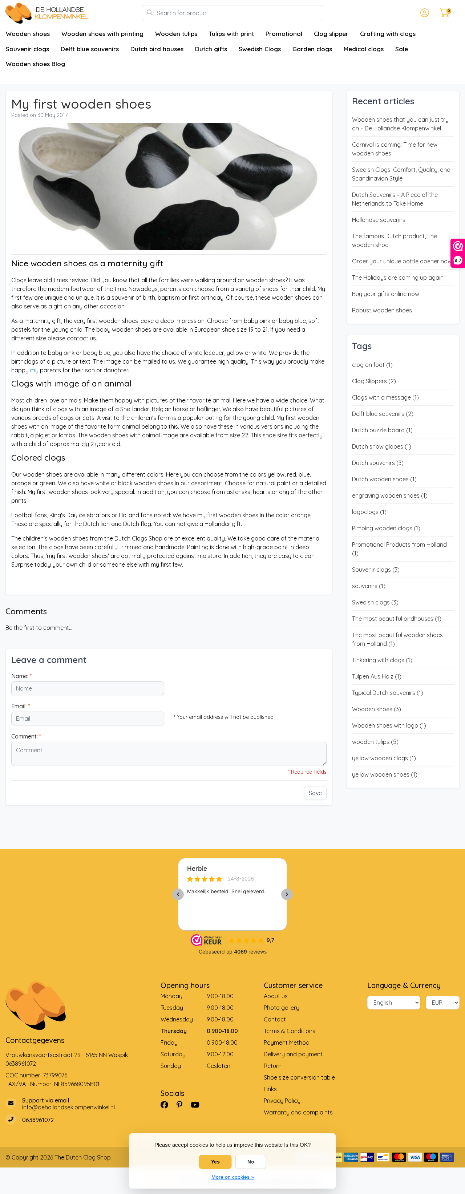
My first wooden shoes (81, 104)
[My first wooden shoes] (169, 187)
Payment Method (287, 1042)
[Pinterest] (182, 1104)
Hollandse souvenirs (378, 219)
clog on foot (372, 364)
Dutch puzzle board (382, 430)
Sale (401, 49)
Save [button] (315, 793)
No (250, 1162)
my (34, 370)
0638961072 (20, 1063)
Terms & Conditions (289, 1031)
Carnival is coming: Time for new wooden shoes (394, 149)
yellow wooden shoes (384, 774)
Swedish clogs (375, 602)
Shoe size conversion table (299, 1077)
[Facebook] (167, 1104)
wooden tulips (375, 741)
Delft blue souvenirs (90, 49)
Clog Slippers (374, 381)
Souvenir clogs (27, 49)
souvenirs (368, 586)
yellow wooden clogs (384, 758)
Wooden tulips (176, 33)
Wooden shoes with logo (389, 725)
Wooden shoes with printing (102, 33)
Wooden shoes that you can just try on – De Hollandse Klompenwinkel (400, 124)
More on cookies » (232, 1177)
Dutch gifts (211, 49)
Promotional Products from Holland (399, 549)
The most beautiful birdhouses (396, 618)
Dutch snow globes (381, 446)
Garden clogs (312, 49)
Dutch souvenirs (378, 462)
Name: (21, 676)
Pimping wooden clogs (386, 528)
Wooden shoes (28, 33)
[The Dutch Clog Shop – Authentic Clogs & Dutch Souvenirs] (73, 13)
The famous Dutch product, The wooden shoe (394, 240)
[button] (424, 13)
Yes (215, 1162)
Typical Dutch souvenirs (387, 692)
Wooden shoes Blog (35, 64)
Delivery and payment (293, 1054)
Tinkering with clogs (382, 660)
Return (273, 1065)
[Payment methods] (351, 1157)
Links (270, 1089)
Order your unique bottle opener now (402, 261)
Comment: (26, 736)
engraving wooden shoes (390, 495)
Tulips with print (231, 33)
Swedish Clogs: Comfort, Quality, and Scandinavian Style (401, 174)
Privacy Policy (282, 1100)
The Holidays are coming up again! (398, 277)
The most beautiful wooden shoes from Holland (397, 639)
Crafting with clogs (388, 33)
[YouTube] (198, 1104)
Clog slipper (331, 33)
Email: (20, 706)
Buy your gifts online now (385, 294)
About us (276, 996)
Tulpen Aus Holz (376, 676)
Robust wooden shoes (382, 310)
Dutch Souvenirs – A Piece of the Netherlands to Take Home (395, 199)
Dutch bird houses (156, 49)
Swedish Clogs (260, 49)
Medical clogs (364, 49)
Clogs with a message (385, 397)
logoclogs (369, 511)
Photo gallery (281, 1007)
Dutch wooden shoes (384, 479)
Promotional (284, 33)
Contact (275, 1019)
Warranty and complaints (298, 1112)
